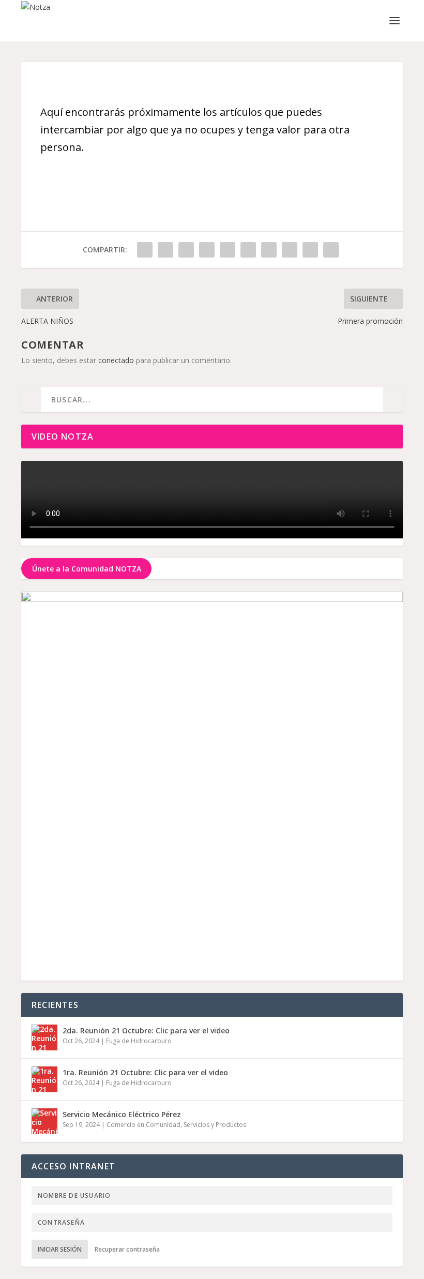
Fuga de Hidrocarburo (139, 1040)
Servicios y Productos (215, 1124)
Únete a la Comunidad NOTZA (86, 569)
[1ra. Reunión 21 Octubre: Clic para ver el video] (44, 1079)
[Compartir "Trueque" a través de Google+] (186, 249)
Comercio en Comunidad (143, 1124)
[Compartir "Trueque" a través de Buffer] (269, 249)
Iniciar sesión (60, 1249)
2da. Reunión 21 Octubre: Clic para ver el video (146, 1030)
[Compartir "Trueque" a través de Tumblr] (206, 249)
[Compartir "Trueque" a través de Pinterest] (227, 249)
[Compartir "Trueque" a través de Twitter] (165, 249)
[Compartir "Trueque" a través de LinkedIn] (248, 249)
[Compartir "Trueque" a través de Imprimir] (331, 249)
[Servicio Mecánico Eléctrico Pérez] (44, 1121)
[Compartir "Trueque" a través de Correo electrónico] (310, 249)
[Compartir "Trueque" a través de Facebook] (144, 249)
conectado (116, 360)
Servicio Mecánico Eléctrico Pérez (122, 1114)
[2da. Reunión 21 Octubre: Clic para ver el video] (44, 1037)
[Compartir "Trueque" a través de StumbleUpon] (289, 249)
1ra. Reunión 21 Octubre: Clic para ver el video (145, 1072)
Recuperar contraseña (127, 1249)
